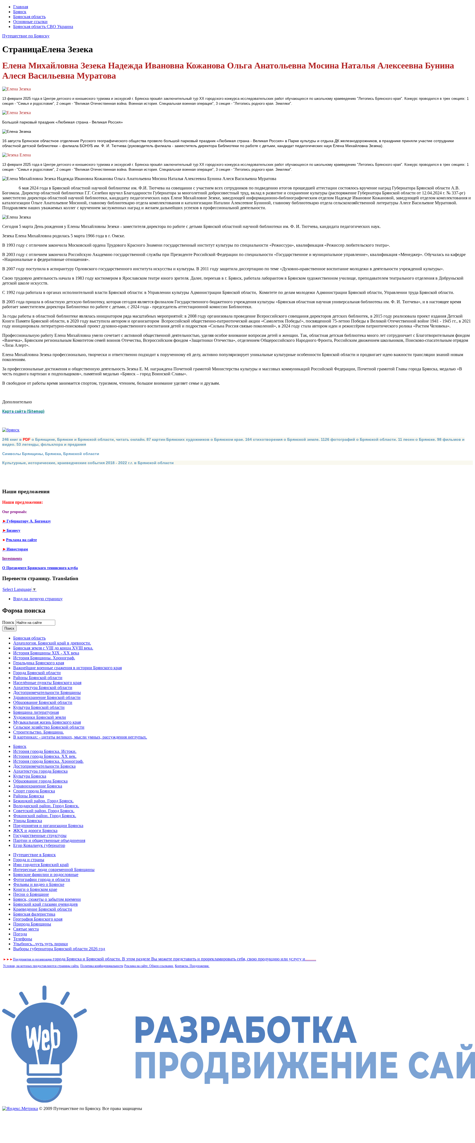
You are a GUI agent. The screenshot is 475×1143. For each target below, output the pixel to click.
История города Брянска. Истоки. (44, 751)
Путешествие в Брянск (34, 854)
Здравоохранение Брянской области (47, 697)
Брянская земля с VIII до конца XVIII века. (53, 648)
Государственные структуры (40, 835)
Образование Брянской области (42, 702)
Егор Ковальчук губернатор (39, 845)
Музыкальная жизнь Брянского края (47, 722)
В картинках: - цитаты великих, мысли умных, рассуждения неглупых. (80, 737)
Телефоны (22, 939)
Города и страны (28, 859)
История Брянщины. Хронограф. (44, 657)
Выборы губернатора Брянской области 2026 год (59, 948)
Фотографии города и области (41, 879)
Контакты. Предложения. (192, 966)
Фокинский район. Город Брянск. (44, 815)
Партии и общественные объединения (49, 840)
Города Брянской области (37, 672)
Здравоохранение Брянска (37, 786)
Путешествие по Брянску (25, 36)
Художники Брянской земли (39, 717)
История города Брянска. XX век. (44, 756)
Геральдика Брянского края (38, 662)
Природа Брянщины (32, 924)
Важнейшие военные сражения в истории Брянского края (67, 667)
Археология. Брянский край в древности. (52, 643)
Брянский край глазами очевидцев (45, 904)
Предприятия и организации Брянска (48, 825)
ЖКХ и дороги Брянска (35, 830)
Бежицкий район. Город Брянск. (43, 800)
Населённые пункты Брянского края (47, 682)
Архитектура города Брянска (40, 771)
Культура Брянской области (39, 707)
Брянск (19, 11)
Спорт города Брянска (34, 791)
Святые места (26, 929)
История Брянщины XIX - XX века (46, 653)
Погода (20, 934)
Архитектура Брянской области (42, 687)
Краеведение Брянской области (42, 909)
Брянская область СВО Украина (43, 26)
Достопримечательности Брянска (44, 766)
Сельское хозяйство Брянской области (48, 727)
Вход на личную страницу (38, 598)
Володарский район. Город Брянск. (46, 805)
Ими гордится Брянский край (41, 864)
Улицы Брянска (27, 820)
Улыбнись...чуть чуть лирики (40, 943)
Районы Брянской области (37, 677)
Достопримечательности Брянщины (47, 692)
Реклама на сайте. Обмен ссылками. (149, 966)
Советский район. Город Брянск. (43, 810)
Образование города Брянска (40, 781)
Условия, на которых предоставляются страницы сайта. (41, 966)
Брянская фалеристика (34, 914)
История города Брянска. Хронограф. (48, 761)
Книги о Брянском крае (35, 889)
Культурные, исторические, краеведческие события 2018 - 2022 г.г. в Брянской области (88, 463)
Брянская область (29, 16)
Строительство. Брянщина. (38, 732)
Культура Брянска (29, 776)
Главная (20, 6)
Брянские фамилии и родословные (45, 874)
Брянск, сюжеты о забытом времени (47, 899)
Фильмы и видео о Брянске (38, 884)
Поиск (8, 622)
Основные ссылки (30, 21)
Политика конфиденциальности (101, 966)
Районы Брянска (28, 796)
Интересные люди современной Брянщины (54, 869)
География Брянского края (37, 919)
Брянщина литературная (36, 712)
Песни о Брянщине (31, 894)
